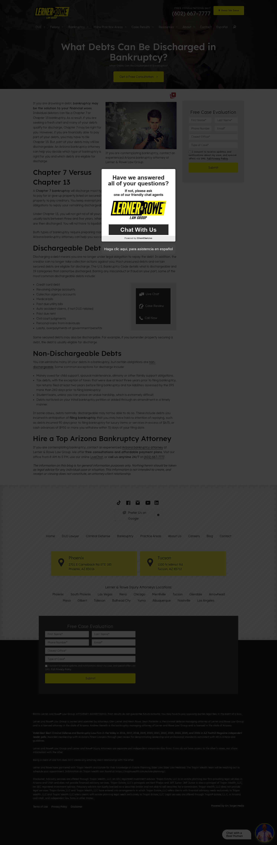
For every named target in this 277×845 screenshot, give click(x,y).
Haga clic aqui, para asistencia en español (138, 249)
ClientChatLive (144, 238)
